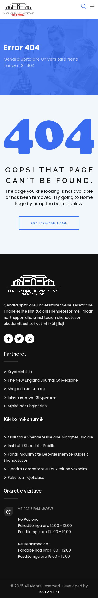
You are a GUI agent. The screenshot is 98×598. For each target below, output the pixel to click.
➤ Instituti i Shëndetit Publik (29, 445)
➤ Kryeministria (18, 371)
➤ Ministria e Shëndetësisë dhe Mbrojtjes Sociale (48, 437)
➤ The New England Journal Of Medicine (41, 380)
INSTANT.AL (49, 592)
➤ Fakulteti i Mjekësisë (24, 477)
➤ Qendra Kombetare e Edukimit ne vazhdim (45, 469)
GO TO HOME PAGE (49, 223)
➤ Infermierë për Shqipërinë (30, 397)
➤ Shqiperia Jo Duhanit (25, 389)
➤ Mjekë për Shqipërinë (25, 406)
